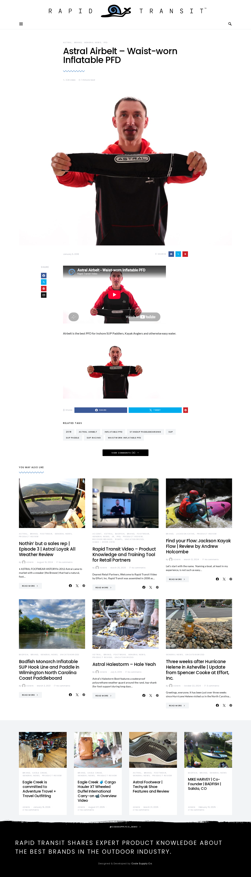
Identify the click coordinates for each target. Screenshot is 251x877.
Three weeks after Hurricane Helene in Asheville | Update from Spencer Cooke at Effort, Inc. (197, 670)
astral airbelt (88, 432)
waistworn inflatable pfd (124, 437)
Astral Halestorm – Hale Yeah (124, 664)
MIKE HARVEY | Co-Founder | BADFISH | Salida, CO (204, 784)
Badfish (120, 533)
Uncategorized (134, 539)
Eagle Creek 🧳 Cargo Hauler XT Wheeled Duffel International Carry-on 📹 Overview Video (97, 791)
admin (30, 562)
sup (170, 432)
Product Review (29, 536)
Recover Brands (102, 539)
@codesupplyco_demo (124, 826)
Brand (78, 42)
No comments (65, 562)
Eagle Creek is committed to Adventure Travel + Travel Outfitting (39, 789)
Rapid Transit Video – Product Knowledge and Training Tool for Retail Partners (124, 554)
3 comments (213, 685)
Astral (67, 42)
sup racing (94, 437)
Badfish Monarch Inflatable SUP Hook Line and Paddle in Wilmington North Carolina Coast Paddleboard (49, 670)
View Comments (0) (123, 452)
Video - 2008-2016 (103, 542)
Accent (97, 533)
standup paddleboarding (145, 432)
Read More (28, 586)
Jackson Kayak (185, 533)
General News (92, 42)
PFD (106, 42)
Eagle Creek (40, 772)
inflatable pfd (114, 432)
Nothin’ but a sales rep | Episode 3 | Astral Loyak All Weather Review (47, 549)
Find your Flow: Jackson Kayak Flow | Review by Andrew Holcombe (198, 546)
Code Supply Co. (142, 863)
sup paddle (72, 437)
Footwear (46, 533)
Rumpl (118, 539)
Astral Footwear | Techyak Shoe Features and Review (151, 787)
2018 (68, 432)
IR (113, 536)
